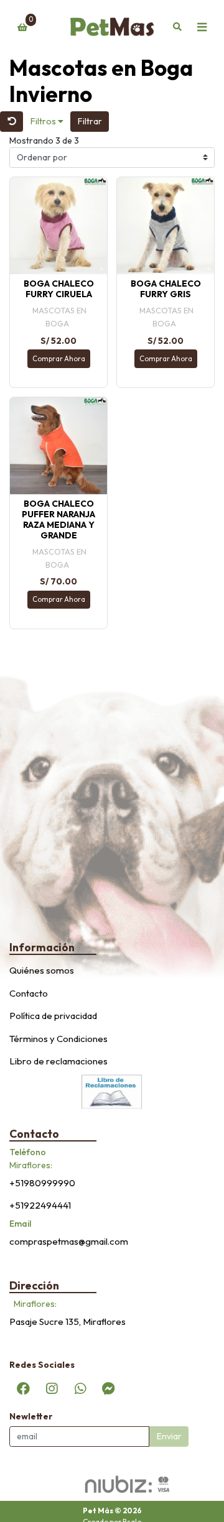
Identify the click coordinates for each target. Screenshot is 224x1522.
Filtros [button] (44, 121)
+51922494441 (40, 1205)
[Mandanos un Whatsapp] (80, 1388)
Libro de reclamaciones (58, 1061)
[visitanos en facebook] (24, 1388)
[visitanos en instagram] (52, 1388)
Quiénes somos (41, 970)
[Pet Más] (112, 27)
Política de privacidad (53, 1016)
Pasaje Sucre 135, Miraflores (67, 1321)
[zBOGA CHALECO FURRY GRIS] (165, 225)
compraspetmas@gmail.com (68, 1241)
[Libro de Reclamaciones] (112, 1090)
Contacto (28, 993)
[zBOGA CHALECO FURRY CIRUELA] (58, 225)
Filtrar (90, 121)
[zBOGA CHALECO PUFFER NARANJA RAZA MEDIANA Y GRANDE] (58, 445)
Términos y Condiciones (58, 1039)
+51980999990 (42, 1183)
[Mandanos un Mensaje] (108, 1388)
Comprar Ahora (58, 358)
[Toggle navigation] (202, 27)
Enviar (169, 1436)
